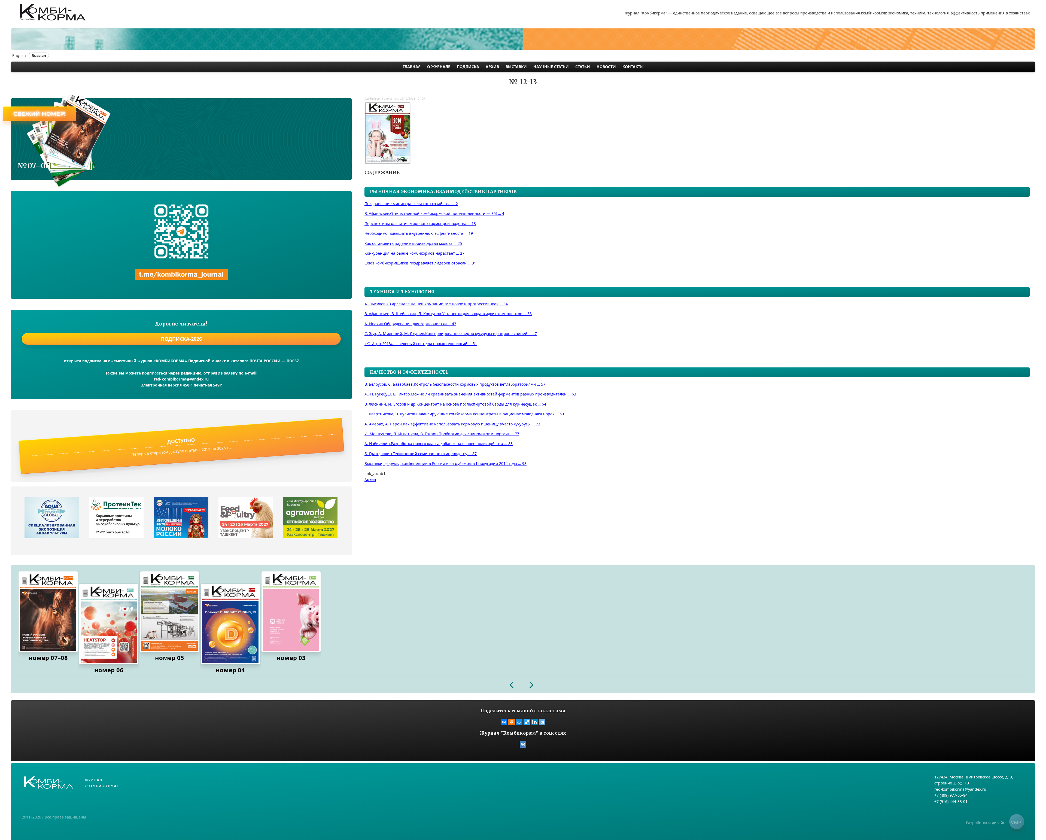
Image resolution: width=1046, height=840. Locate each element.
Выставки (516, 66)
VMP (1016, 822)
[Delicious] (527, 722)
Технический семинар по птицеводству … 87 (420, 453)
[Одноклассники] (511, 722)
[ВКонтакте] (504, 722)
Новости (606, 66)
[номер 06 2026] (109, 624)
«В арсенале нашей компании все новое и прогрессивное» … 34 (436, 303)
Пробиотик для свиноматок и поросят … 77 (441, 433)
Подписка (468, 66)
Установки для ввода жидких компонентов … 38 (448, 313)
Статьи (582, 66)
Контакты (633, 66)
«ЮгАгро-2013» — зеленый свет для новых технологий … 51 (420, 343)
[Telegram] (542, 722)
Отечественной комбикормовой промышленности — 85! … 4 (434, 213)
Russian (39, 55)
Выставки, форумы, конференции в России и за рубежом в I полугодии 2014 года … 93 (445, 463)
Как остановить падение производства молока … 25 (413, 243)
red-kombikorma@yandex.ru (181, 379)
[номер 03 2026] (291, 612)
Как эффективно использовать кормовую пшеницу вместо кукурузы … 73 (452, 424)
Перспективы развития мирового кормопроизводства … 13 (420, 223)
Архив (492, 66)
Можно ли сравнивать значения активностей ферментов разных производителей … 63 (470, 394)
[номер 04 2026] (230, 624)
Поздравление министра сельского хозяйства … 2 (411, 203)
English (19, 55)
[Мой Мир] (519, 722)
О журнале (438, 66)
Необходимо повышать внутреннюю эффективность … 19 (418, 233)
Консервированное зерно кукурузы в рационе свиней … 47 (450, 333)
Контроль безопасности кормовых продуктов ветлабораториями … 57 (454, 384)
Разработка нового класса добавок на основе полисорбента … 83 (438, 443)
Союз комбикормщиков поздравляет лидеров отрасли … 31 (420, 263)
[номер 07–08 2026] (48, 612)
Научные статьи (551, 66)
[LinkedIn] (534, 722)
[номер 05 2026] (169, 612)
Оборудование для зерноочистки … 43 (410, 323)
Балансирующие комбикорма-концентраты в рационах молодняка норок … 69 (464, 413)
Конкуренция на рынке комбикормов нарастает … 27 (414, 253)
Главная (412, 66)
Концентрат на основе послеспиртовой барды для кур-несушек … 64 (455, 404)
